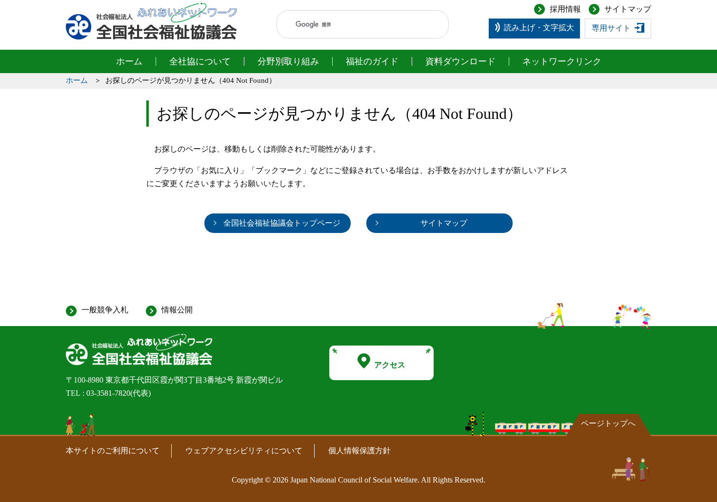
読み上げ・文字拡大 (539, 27)
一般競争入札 (104, 310)
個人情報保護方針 (359, 450)
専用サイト (611, 28)
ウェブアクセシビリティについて (243, 450)
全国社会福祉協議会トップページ (281, 223)
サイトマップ (627, 9)
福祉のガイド (372, 61)
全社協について (200, 61)
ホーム (129, 61)
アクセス (389, 365)
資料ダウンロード (460, 61)
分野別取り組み (288, 61)
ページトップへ (608, 423)
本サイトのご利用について (112, 450)
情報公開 (177, 310)
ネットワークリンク (561, 61)
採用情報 (565, 9)
